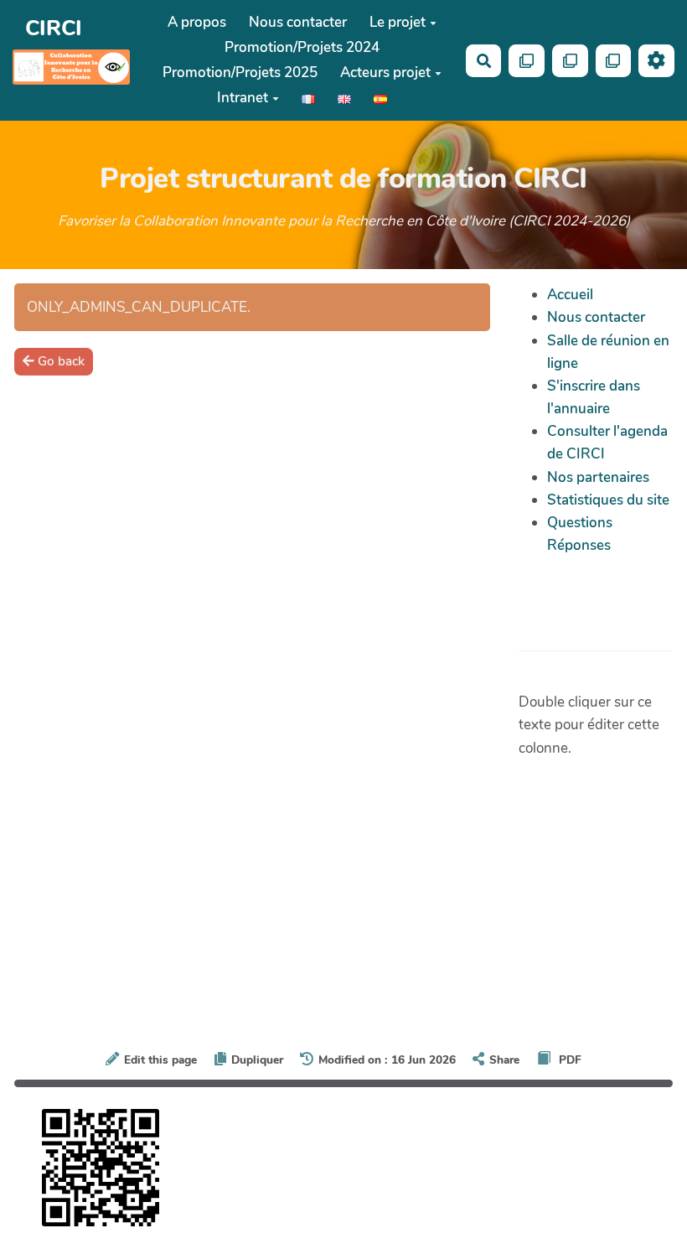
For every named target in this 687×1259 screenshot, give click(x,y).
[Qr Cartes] (527, 60)
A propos (197, 22)
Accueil (570, 294)
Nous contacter (298, 22)
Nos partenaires (598, 477)
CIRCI (53, 28)
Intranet (242, 97)
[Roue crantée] (656, 60)
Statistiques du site (608, 500)
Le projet (397, 22)
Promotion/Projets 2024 (302, 47)
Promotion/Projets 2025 (240, 72)
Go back (61, 361)
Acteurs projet (385, 72)
